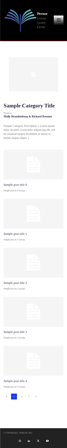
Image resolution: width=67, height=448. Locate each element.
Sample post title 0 (15, 184)
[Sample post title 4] (33, 361)
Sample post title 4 (15, 381)
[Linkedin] (29, 441)
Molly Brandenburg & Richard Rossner (28, 116)
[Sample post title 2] (33, 263)
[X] (38, 441)
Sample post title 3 (15, 332)
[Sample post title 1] (33, 214)
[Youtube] (47, 441)
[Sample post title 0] (33, 165)
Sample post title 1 (15, 234)
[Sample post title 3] (33, 312)
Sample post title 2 (15, 283)
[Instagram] (19, 441)
